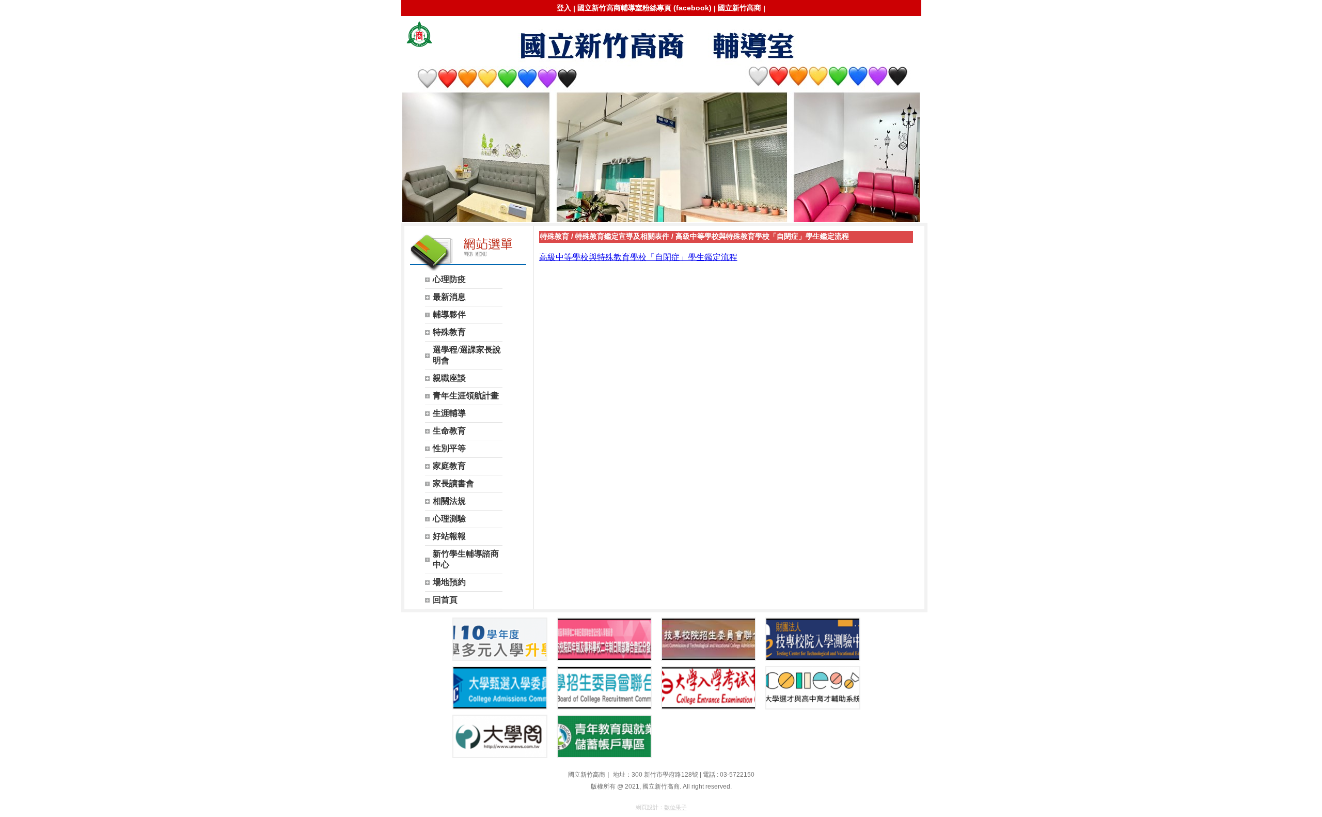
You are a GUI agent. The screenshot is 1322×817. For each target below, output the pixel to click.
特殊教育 (554, 236)
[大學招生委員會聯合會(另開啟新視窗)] (604, 687)
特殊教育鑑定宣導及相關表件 (622, 236)
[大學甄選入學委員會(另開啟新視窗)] (499, 687)
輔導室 (419, 34)
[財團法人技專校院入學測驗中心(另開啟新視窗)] (812, 639)
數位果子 (675, 807)
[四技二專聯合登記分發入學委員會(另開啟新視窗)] (604, 639)
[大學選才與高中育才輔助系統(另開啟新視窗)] (812, 687)
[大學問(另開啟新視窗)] (499, 736)
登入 (564, 8)
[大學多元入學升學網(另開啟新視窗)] (499, 639)
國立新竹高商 (739, 8)
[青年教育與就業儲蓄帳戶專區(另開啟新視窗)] (604, 736)
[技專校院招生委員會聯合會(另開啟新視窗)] (708, 639)
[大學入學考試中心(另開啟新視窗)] (708, 687)
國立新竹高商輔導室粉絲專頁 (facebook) (644, 8)
